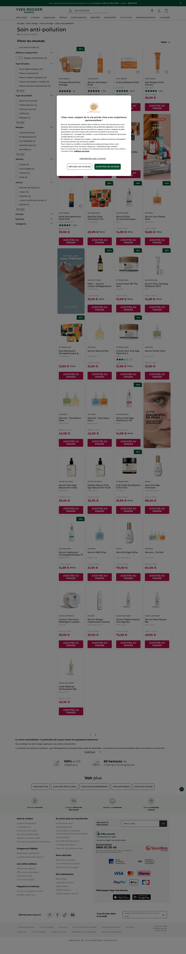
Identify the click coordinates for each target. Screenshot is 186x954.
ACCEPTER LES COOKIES (107, 167)
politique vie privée (81, 151)
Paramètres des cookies (93, 159)
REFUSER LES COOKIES (80, 167)
